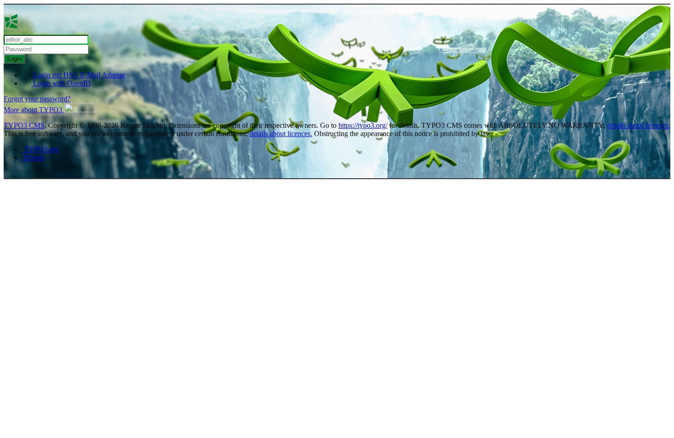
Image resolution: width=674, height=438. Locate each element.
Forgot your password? (37, 99)
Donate (33, 157)
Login (14, 58)
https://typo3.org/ (362, 125)
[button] (50, 110)
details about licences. (638, 125)
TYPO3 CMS (24, 125)
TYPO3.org (40, 149)
